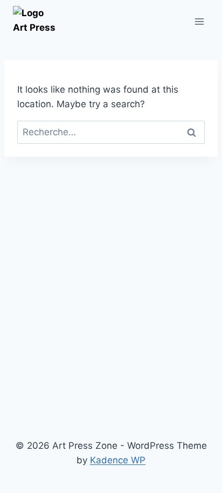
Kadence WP (117, 460)
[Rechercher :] (111, 132)
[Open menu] (199, 21)
